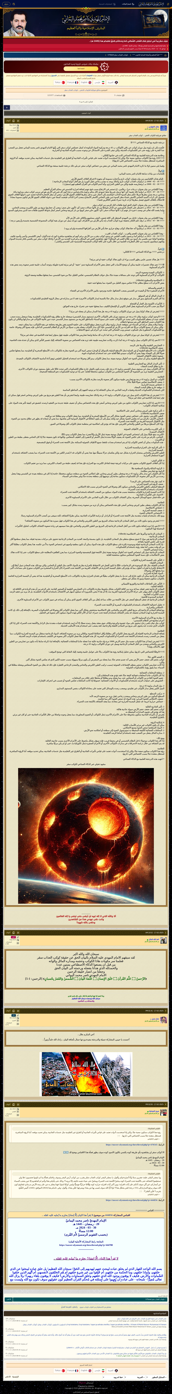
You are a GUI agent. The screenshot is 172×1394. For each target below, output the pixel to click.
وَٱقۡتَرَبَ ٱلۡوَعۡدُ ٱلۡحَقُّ (69, 1307)
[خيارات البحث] (14, 4)
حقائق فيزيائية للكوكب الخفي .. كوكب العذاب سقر (83, 90)
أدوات (8, 121)
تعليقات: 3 (118, 95)
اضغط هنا (81, 68)
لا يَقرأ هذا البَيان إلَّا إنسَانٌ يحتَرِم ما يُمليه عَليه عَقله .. (67, 1215)
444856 (109, 1215)
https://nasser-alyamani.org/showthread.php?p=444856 (131, 1200)
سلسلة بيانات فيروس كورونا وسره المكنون (81, 64)
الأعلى (9, 1299)
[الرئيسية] (168, 4)
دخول (6, 4)
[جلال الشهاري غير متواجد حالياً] (164, 128)
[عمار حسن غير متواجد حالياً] (164, 1020)
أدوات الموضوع (86, 113)
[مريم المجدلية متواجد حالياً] (164, 1112)
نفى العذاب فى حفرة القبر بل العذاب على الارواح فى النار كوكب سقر (141, 1319)
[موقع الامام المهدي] (151, 4)
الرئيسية (15, 1377)
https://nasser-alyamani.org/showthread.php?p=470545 (131, 1144)
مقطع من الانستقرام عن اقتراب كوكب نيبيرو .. (95, 1307)
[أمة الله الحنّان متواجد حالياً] (164, 941)
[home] (165, 55)
